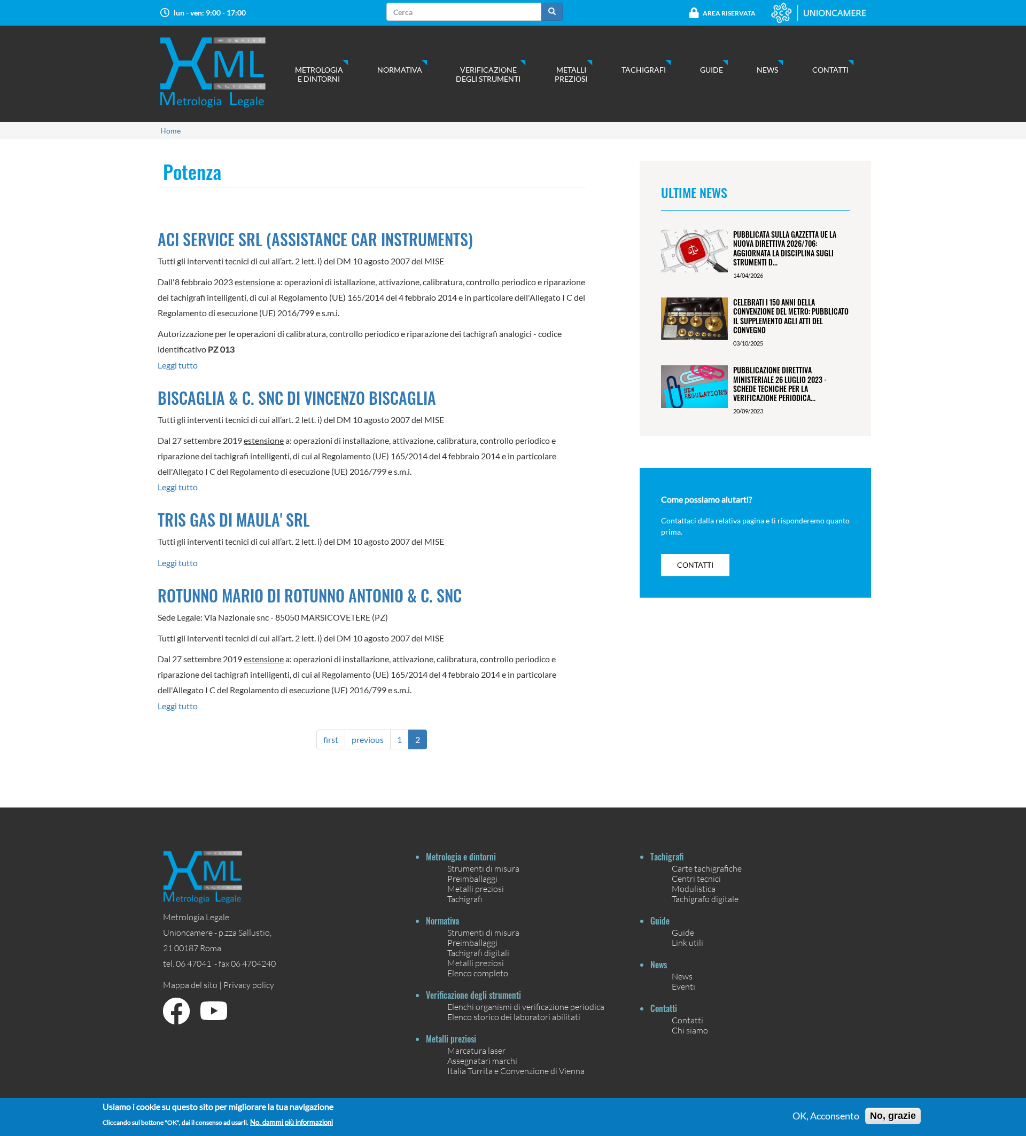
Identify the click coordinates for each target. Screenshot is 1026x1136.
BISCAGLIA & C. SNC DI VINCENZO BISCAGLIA (297, 398)
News (767, 69)
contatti (695, 564)
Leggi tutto (178, 365)
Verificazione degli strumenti (488, 74)
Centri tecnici (696, 878)
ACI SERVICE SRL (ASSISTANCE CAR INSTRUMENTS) (315, 239)
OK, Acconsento (825, 1116)
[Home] (223, 72)
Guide (711, 69)
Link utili (687, 942)
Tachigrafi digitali (478, 952)
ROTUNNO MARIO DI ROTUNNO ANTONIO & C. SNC (310, 595)
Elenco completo (477, 973)
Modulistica (694, 888)
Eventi (683, 986)
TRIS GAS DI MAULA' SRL (234, 519)
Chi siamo (690, 1030)
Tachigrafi (643, 69)
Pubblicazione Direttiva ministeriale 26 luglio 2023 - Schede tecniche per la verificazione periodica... (780, 383)
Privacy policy (248, 985)
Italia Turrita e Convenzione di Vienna (516, 1071)
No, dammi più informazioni (291, 1122)
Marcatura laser (476, 1050)
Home (170, 130)
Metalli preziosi (571, 74)
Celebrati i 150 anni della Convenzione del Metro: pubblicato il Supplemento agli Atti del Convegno (791, 315)
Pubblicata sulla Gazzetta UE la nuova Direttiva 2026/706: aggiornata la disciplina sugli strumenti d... (784, 248)
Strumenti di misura (483, 868)
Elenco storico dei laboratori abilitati (513, 1017)
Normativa (399, 69)
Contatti (830, 69)
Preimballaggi (472, 878)
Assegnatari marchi (482, 1060)
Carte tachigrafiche (707, 868)
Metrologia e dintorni (319, 74)
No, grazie (893, 1115)
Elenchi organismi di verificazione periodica (525, 1006)
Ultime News (694, 192)
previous (368, 739)
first (330, 739)
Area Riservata (729, 13)
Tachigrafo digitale (705, 899)
